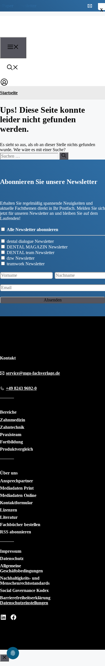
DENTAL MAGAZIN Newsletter (37, 247)
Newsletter (26, 5)
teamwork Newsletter (26, 263)
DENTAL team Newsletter (30, 252)
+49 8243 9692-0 (21, 388)
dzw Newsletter (20, 258)
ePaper (6, 5)
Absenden (53, 300)
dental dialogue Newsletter (30, 241)
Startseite (9, 92)
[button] (12, 68)
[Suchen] (63, 156)
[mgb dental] (31, 34)
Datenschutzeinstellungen (24, 602)
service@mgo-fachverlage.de (33, 373)
